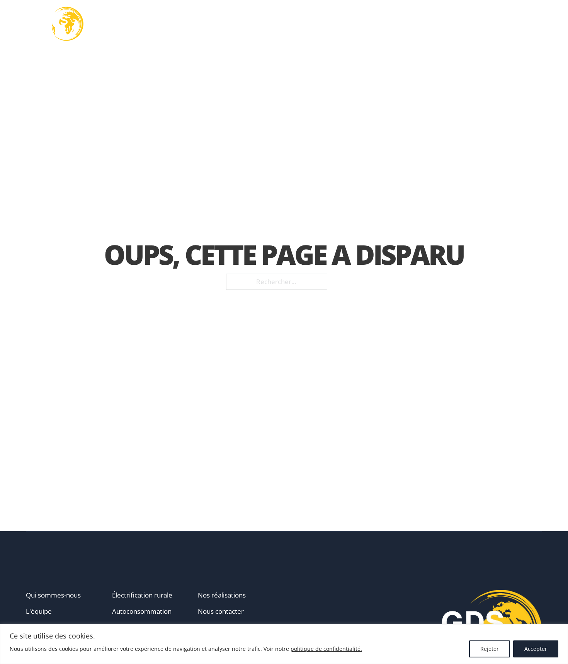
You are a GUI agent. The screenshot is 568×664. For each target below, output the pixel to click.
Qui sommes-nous (53, 595)
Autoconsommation (142, 611)
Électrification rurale (142, 595)
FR (529, 23)
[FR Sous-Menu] (539, 24)
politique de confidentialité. (326, 648)
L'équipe (39, 611)
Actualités (453, 24)
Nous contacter (221, 611)
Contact (499, 24)
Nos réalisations (394, 24)
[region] (284, 644)
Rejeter (489, 648)
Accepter (535, 648)
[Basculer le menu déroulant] (279, 24)
